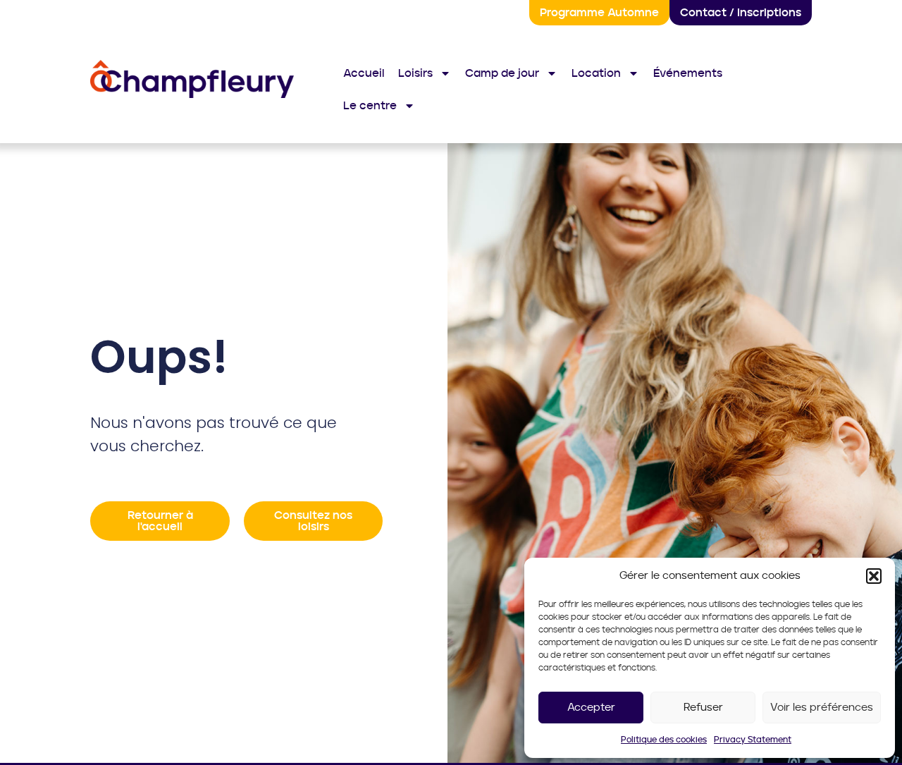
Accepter (591, 707)
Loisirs (415, 73)
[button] (874, 576)
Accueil (363, 73)
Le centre (370, 105)
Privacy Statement (752, 739)
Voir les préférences (821, 707)
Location (596, 73)
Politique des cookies (664, 739)
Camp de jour (502, 73)
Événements (687, 73)
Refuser (703, 707)
